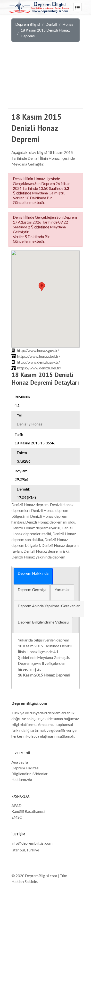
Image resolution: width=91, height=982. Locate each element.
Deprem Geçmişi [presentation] (32, 589)
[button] (42, 286)
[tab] (33, 576)
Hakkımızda (21, 779)
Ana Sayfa (19, 762)
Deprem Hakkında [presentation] (33, 573)
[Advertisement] (45, 78)
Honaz (68, 24)
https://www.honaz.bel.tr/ (38, 356)
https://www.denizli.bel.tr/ (39, 368)
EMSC (16, 817)
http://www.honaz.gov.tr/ (38, 350)
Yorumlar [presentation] (62, 589)
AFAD (16, 805)
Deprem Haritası (25, 768)
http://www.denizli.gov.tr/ (38, 362)
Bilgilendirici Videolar (29, 773)
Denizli (51, 24)
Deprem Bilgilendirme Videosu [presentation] (43, 622)
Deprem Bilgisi (27, 24)
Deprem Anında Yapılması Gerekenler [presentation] (49, 605)
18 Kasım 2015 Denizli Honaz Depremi (45, 33)
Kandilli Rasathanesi (28, 811)
